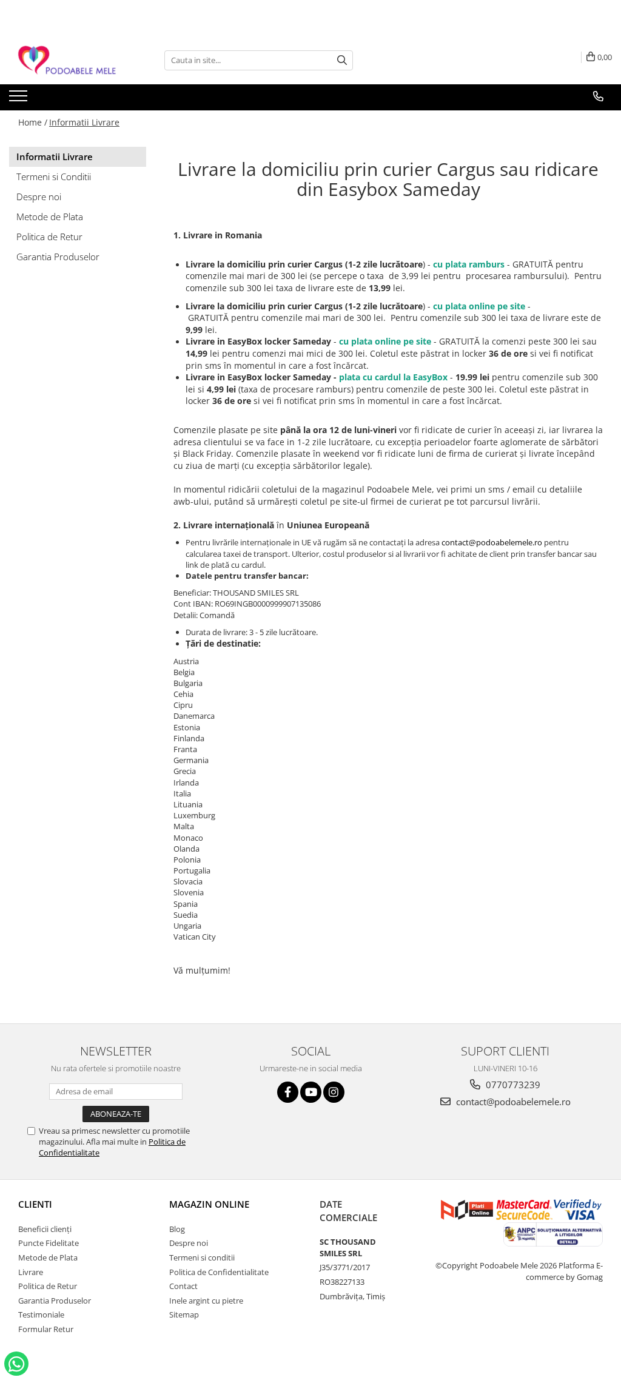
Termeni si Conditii (53, 176)
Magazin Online (209, 1204)
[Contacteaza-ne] (598, 96)
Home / (32, 122)
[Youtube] (310, 1092)
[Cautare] (342, 60)
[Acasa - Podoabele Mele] (69, 60)
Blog (177, 1228)
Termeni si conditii (202, 1257)
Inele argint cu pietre (206, 1300)
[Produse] (19, 99)
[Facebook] (287, 1092)
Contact (183, 1286)
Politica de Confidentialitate (219, 1272)
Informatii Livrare (84, 122)
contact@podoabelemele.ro (491, 542)
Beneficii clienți (45, 1228)
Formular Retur (45, 1329)
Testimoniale (41, 1314)
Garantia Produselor (57, 257)
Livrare (30, 1272)
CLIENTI (35, 1204)
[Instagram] (333, 1092)
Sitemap (184, 1314)
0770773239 (511, 1085)
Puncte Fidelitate (48, 1242)
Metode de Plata (49, 216)
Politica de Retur (49, 237)
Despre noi (38, 196)
